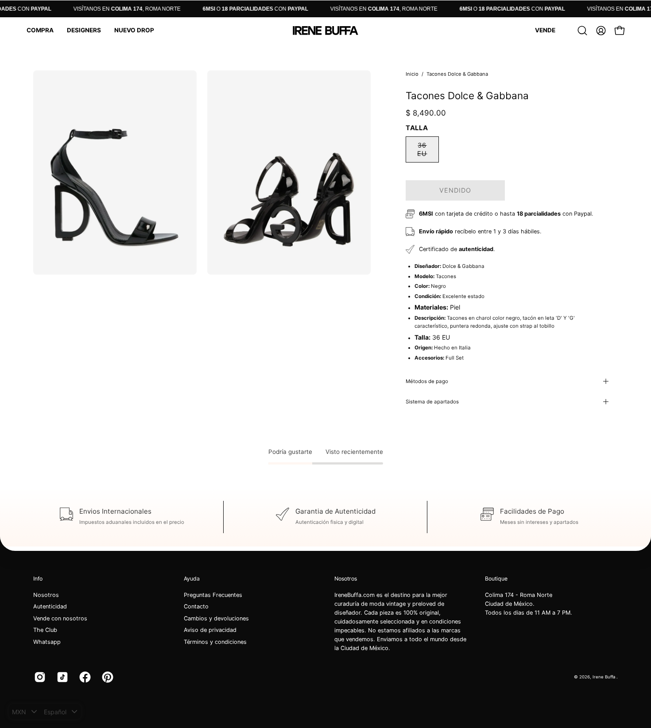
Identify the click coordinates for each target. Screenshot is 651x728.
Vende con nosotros (60, 618)
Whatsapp (47, 642)
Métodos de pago (427, 381)
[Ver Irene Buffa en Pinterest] (106, 677)
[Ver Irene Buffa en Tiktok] (61, 677)
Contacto (196, 607)
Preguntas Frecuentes (213, 595)
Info (38, 578)
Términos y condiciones (215, 642)
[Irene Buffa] (325, 30)
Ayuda (192, 578)
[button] (40, 30)
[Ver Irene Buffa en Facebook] (83, 677)
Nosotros (46, 595)
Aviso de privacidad (210, 630)
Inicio (412, 74)
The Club (45, 630)
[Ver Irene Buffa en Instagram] (38, 677)
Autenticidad (50, 607)
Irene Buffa (604, 676)
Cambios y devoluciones (216, 618)
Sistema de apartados (432, 402)
